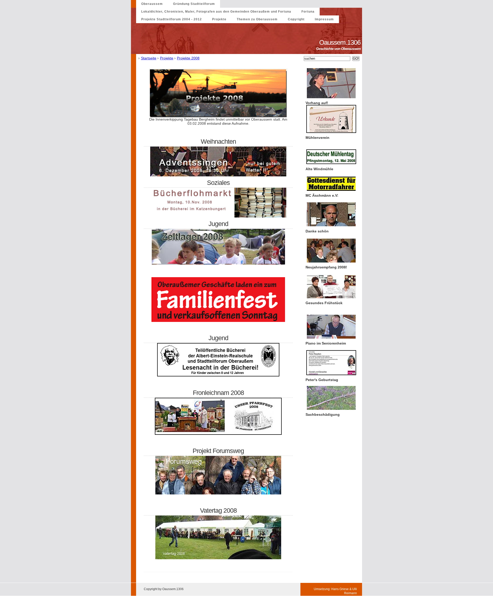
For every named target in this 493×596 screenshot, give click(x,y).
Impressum (324, 19)
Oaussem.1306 (340, 42)
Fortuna (308, 11)
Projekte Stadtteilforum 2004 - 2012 (171, 19)
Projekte (219, 19)
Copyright (296, 19)
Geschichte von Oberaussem (339, 49)
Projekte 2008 (188, 58)
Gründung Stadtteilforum (194, 4)
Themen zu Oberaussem (257, 19)
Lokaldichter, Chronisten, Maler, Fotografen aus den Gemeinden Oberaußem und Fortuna (216, 11)
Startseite (148, 58)
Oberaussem (152, 4)
